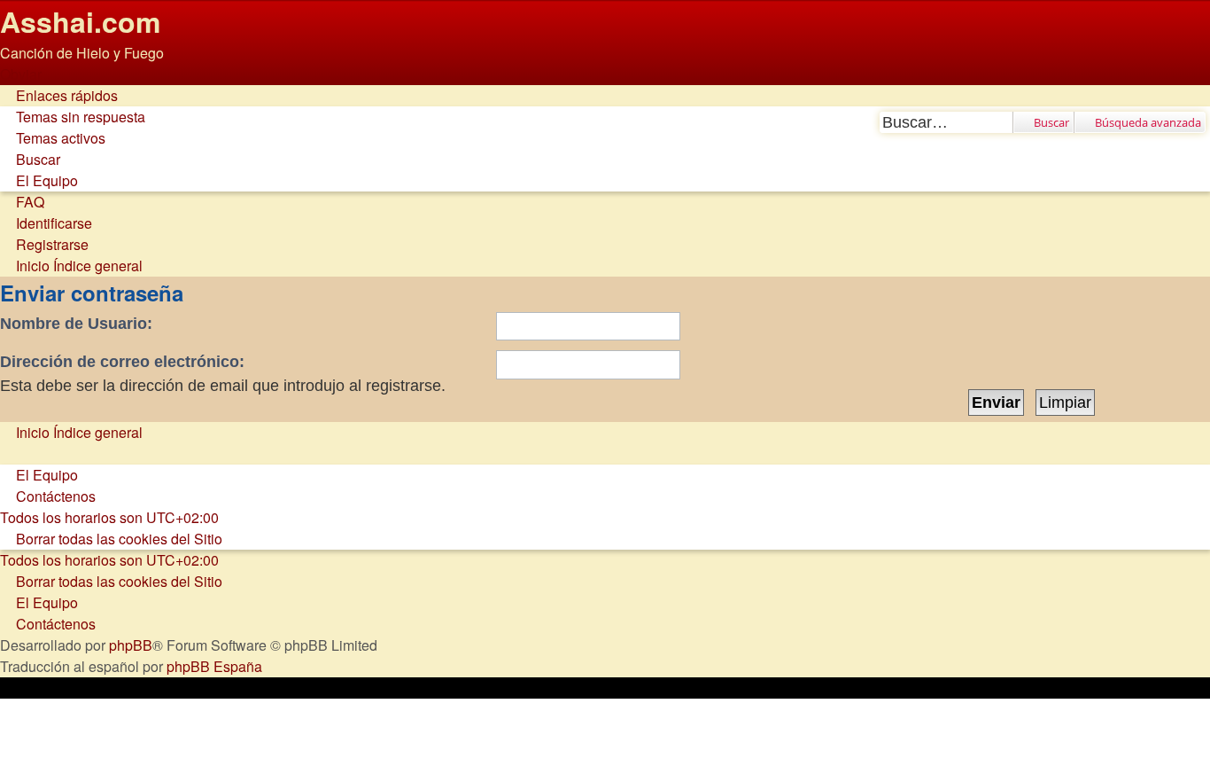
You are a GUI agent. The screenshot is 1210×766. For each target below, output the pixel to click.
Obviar (21, 74)
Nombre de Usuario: (76, 323)
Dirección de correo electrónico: (122, 362)
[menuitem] (72, 116)
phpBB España (214, 666)
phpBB (130, 645)
